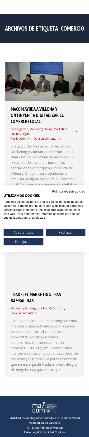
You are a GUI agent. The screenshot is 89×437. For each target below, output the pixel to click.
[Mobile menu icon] (81, 7)
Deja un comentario (47, 139)
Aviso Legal (31, 432)
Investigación (19, 129)
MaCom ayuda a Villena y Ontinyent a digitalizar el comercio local (37, 115)
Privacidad (47, 432)
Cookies (60, 432)
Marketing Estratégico (25, 308)
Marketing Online (41, 129)
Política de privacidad (68, 191)
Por (19, 139)
